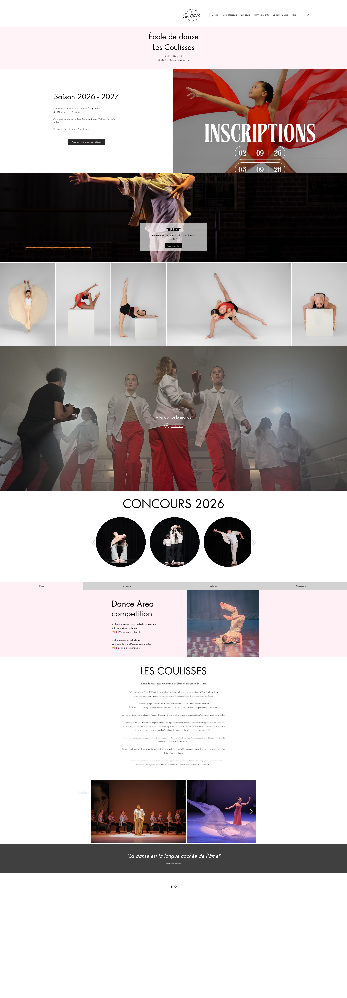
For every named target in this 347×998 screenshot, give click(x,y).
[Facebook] (304, 15)
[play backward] (93, 542)
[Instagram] (308, 15)
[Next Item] (251, 811)
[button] (121, 542)
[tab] (41, 586)
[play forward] (253, 542)
